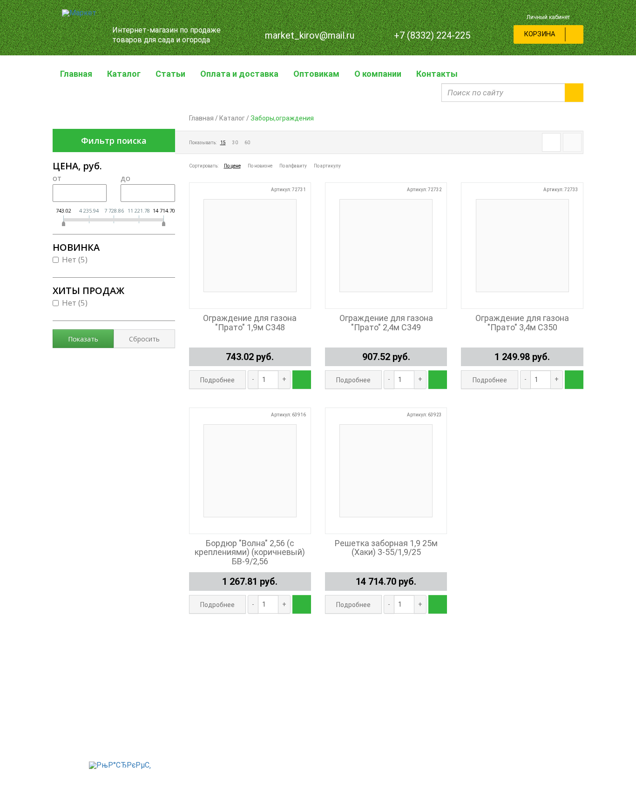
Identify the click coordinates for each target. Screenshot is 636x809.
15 (223, 142)
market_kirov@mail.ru (309, 35)
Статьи (170, 74)
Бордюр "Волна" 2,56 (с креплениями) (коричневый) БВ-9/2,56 (250, 552)
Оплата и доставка (239, 74)
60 (247, 142)
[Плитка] (551, 142)
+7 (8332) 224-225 (432, 35)
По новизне (260, 165)
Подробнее (217, 380)
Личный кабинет (548, 17)
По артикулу (327, 165)
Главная (76, 74)
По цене (232, 165)
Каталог (124, 74)
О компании (377, 74)
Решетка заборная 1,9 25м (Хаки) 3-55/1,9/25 (386, 548)
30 (235, 142)
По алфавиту (293, 165)
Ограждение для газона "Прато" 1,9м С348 (250, 323)
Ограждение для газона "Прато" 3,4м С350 (522, 323)
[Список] (572, 142)
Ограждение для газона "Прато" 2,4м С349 (386, 323)
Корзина (539, 34)
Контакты (437, 74)
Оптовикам (316, 74)
